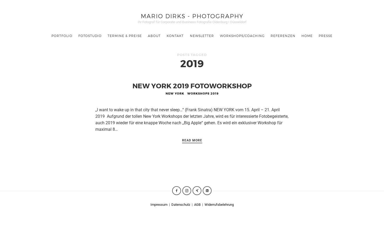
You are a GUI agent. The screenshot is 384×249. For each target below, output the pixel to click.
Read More (192, 140)
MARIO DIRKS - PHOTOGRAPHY (192, 15)
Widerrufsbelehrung (219, 205)
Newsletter (202, 36)
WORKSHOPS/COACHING (242, 36)
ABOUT (154, 36)
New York (175, 93)
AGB (197, 205)
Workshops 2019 (203, 93)
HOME (307, 36)
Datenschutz (181, 205)
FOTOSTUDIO (90, 36)
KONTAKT (175, 36)
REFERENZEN (283, 36)
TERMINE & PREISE (125, 36)
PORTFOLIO (61, 36)
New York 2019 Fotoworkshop (192, 86)
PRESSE (326, 36)
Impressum (158, 205)
